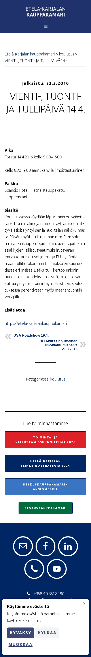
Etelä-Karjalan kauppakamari (46, 11)
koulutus (57, 379)
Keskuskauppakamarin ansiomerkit (45, 487)
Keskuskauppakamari (46, 508)
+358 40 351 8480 (48, 594)
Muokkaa (20, 644)
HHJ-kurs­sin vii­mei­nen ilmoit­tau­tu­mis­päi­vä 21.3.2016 (59, 345)
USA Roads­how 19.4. (31, 335)
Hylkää (47, 633)
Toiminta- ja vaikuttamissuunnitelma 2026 (45, 440)
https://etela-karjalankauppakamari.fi (37, 323)
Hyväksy (21, 633)
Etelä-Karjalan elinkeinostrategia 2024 (45, 463)
